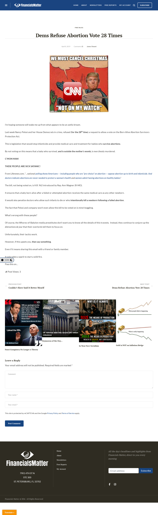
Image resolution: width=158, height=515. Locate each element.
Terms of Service (68, 413)
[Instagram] (115, 484)
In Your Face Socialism (89, 346)
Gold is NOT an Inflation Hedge (130, 345)
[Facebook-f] (109, 484)
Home (59, 451)
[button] (7, 260)
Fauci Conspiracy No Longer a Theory (21, 349)
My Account (61, 469)
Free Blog (79, 27)
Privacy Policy (52, 413)
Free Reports (62, 464)
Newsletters (61, 460)
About (59, 455)
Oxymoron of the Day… (52, 341)
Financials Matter (12, 499)
